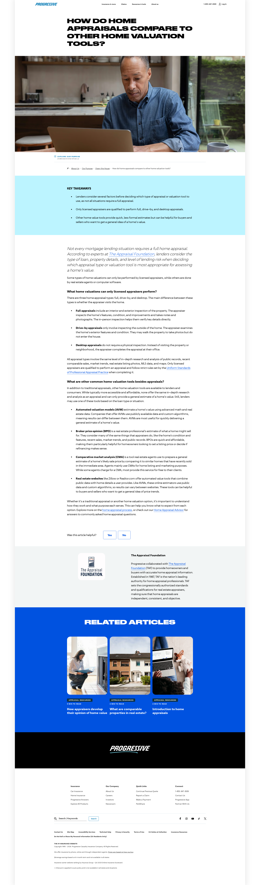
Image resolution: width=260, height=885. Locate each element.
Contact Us (180, 795)
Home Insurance (78, 795)
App (182, 799)
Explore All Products (79, 804)
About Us (75, 168)
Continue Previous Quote (147, 791)
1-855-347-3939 (210, 4)
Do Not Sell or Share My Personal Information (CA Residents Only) (80, 836)
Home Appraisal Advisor (169, 509)
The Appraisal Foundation (131, 254)
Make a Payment (143, 799)
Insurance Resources (179, 832)
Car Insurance (77, 791)
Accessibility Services (86, 832)
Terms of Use (139, 832)
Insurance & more (109, 4)
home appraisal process (117, 509)
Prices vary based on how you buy (120, 852)
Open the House (102, 168)
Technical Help (105, 832)
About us (154, 4)
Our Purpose (87, 168)
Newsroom (111, 804)
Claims (124, 4)
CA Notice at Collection (158, 832)
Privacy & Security (123, 832)
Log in (224, 4)
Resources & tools (139, 4)
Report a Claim (142, 795)
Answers (80, 799)
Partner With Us (182, 804)
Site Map (70, 832)
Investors (110, 799)
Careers (109, 795)
